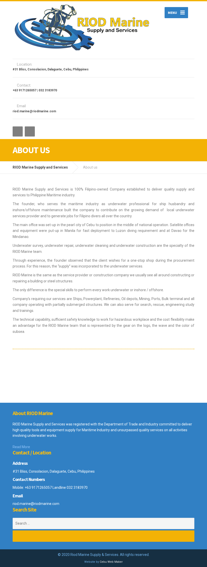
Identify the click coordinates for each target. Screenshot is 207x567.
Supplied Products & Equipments (139, 372)
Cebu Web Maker (111, 561)
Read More (21, 447)
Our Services (76, 369)
